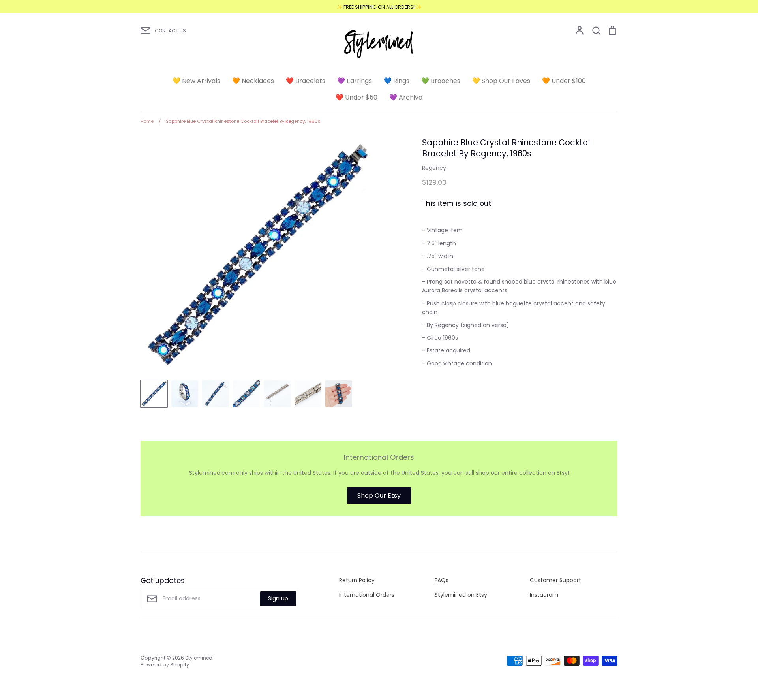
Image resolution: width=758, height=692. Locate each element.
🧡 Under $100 (564, 80)
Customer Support (555, 580)
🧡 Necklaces (253, 80)
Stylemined (198, 657)
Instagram (544, 595)
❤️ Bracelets (305, 80)
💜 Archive (405, 97)
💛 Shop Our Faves (501, 80)
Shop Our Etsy (379, 495)
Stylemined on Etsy (461, 595)
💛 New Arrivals (196, 80)
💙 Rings (396, 80)
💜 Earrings (354, 80)
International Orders (366, 595)
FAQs (441, 580)
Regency (434, 168)
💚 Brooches (440, 80)
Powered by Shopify (165, 664)
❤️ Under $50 (356, 97)
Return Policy (357, 580)
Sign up (278, 598)
